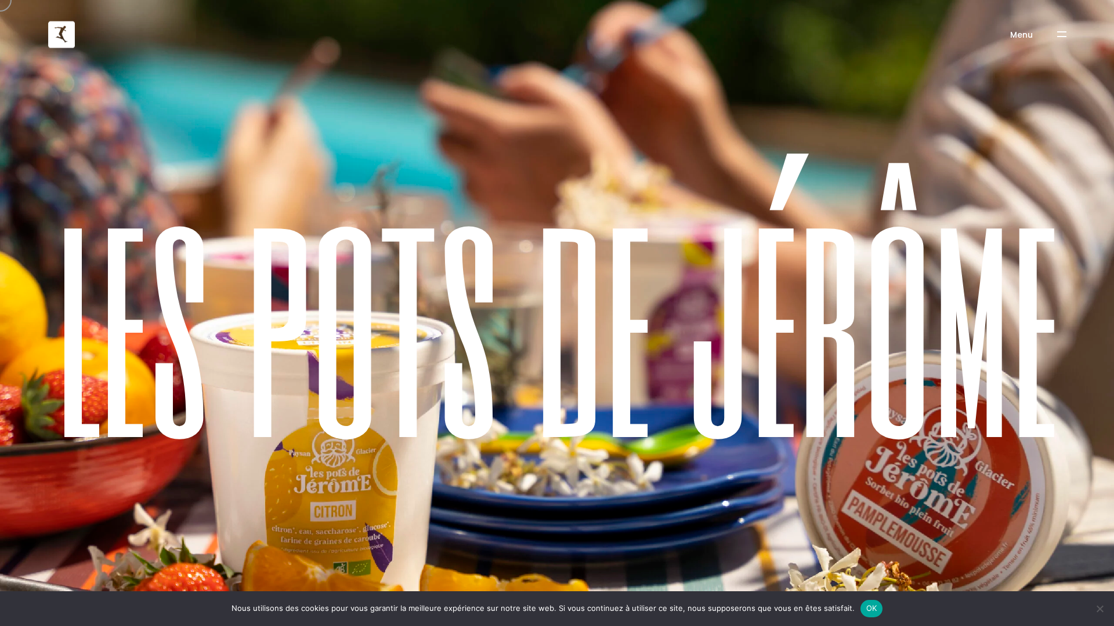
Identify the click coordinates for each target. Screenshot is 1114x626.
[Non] (1099, 608)
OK (871, 608)
